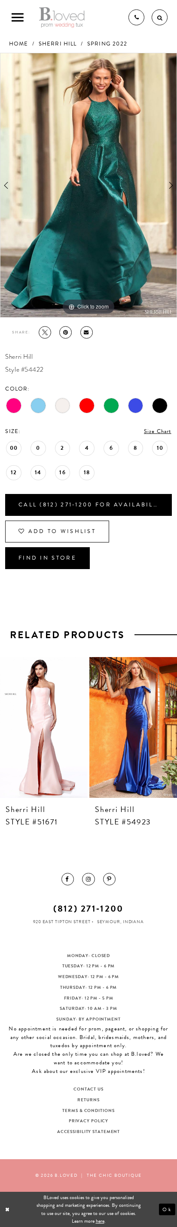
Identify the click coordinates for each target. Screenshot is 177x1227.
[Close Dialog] (8, 1209)
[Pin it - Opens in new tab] (65, 332)
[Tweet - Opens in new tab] (45, 332)
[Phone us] (136, 17)
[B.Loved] (62, 17)
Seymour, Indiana (120, 921)
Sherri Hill (58, 44)
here (100, 1221)
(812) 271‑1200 (88, 908)
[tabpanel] (88, 185)
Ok (166, 1209)
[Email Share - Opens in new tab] (86, 332)
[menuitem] (67, 879)
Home (18, 44)
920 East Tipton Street (62, 921)
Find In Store (47, 558)
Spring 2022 (107, 44)
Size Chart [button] (157, 431)
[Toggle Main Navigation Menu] (17, 17)
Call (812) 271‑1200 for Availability (91, 504)
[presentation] (77, 727)
